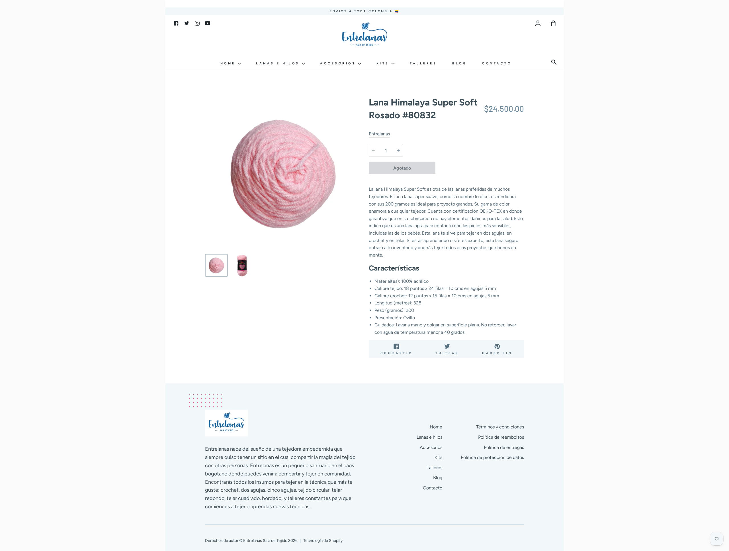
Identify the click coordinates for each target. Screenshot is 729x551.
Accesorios (339, 63)
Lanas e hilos (279, 63)
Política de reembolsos (501, 437)
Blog (459, 63)
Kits (384, 63)
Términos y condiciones (500, 427)
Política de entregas (504, 447)
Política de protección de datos (492, 457)
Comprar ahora (479, 168)
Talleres (423, 63)
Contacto (496, 63)
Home (229, 63)
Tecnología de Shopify (323, 540)
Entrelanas (379, 134)
